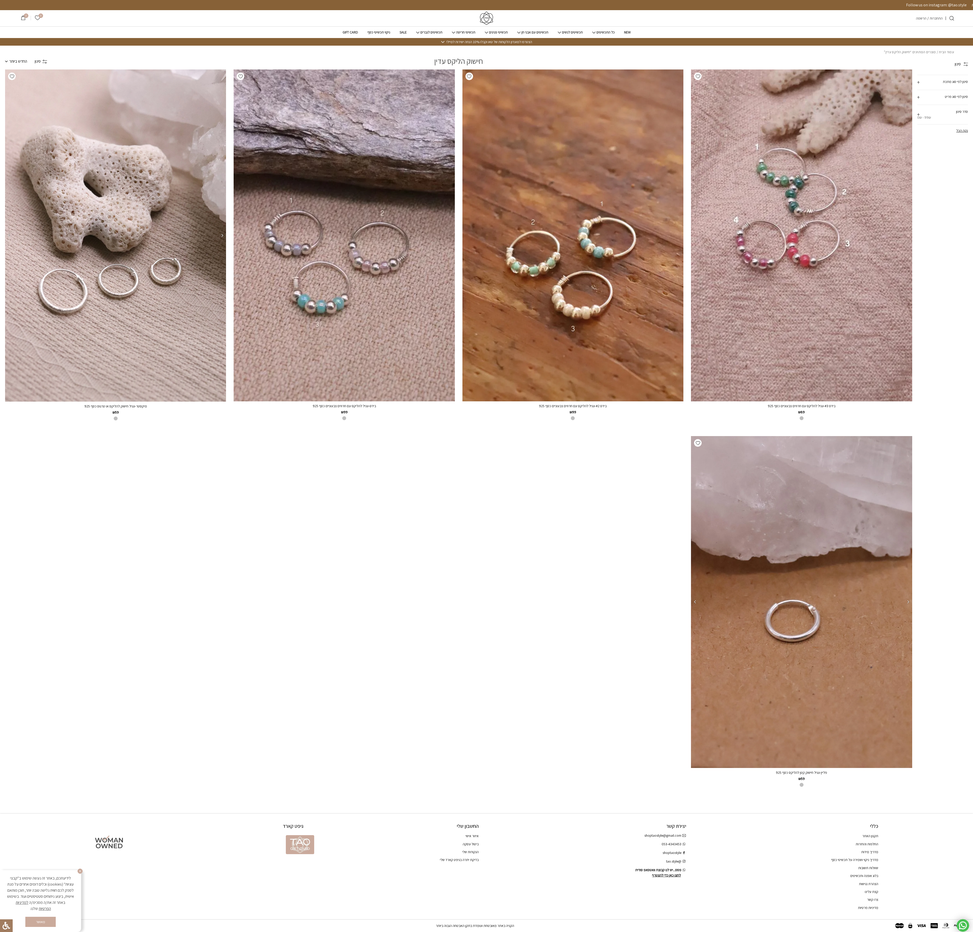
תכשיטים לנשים (572, 32)
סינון (38, 61)
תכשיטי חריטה (465, 32)
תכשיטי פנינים (498, 32)
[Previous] (222, 235)
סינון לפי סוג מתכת (955, 81)
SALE (403, 32)
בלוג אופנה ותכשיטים (864, 875)
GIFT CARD (350, 32)
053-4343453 (671, 844)
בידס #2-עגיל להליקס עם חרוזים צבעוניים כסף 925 (573, 406)
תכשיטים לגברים (431, 32)
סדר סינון (942, 114)
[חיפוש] (951, 18)
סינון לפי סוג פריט (956, 96)
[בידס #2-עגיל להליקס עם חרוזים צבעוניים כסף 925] (572, 235)
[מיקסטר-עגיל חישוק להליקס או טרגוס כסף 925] (115, 235)
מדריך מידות (869, 852)
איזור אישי (472, 836)
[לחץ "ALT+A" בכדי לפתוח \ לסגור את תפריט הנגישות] (6, 925)
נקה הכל (962, 130)
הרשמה (921, 18)
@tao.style (673, 861)
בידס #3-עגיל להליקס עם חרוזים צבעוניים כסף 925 (801, 406)
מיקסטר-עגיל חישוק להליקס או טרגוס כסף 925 (115, 406)
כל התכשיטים (605, 32)
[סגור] (80, 871)
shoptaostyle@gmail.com (662, 835)
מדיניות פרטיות (868, 907)
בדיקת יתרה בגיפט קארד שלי (459, 859)
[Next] (8, 235)
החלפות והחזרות (867, 844)
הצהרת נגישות (868, 884)
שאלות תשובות (868, 868)
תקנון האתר (870, 836)
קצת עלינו (871, 891)
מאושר (40, 922)
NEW (627, 32)
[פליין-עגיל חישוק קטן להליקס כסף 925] (801, 602)
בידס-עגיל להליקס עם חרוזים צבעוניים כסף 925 (344, 406)
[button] (698, 76)
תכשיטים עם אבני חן (534, 32)
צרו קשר (872, 899)
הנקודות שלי (470, 852)
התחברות (936, 18)
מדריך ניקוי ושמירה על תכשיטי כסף (854, 859)
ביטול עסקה (471, 844)
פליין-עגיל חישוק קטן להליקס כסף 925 (801, 772)
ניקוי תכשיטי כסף (378, 32)
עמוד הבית (946, 52)
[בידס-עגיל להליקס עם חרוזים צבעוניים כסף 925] (344, 235)
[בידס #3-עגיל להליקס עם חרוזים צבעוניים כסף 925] (801, 235)
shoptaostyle (672, 852)
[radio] (801, 784)
